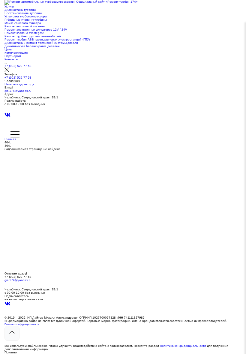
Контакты (11, 59)
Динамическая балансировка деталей (32, 46)
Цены (8, 49)
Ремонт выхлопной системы (24, 26)
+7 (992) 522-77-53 (18, 66)
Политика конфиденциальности (21, 324)
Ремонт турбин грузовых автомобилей (32, 36)
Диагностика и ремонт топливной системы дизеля (41, 42)
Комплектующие (16, 52)
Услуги (9, 6)
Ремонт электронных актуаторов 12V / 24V (35, 29)
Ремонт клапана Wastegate (24, 32)
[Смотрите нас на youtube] (7, 123)
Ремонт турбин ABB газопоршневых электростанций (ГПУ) (47, 39)
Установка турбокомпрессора (25, 16)
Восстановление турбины (23, 13)
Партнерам (12, 56)
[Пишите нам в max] (7, 110)
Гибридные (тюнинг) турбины (25, 19)
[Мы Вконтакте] (7, 116)
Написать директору (19, 84)
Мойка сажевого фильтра (22, 23)
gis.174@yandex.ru (18, 90)
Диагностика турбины (20, 9)
